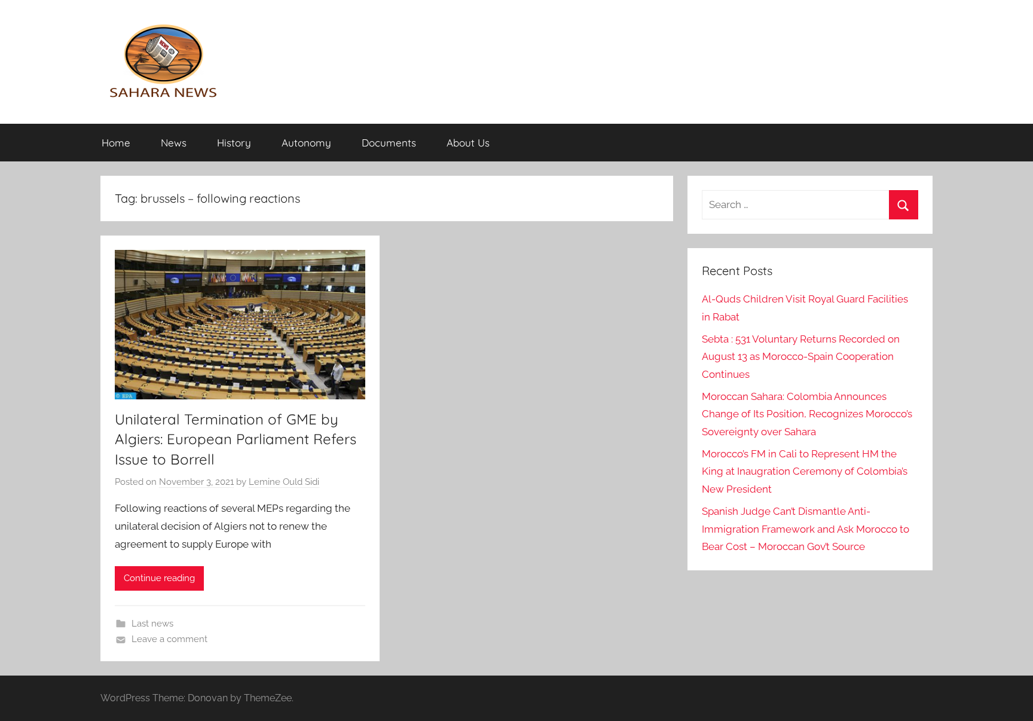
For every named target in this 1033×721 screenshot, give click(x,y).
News (174, 142)
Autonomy (306, 142)
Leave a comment (169, 639)
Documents (389, 142)
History (234, 142)
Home (116, 142)
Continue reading (159, 578)
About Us (468, 142)
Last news (152, 623)
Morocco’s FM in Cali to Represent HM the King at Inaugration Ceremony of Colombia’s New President (804, 472)
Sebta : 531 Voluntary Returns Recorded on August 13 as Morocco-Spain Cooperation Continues (801, 357)
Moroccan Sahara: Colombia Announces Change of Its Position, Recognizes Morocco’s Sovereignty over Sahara (807, 414)
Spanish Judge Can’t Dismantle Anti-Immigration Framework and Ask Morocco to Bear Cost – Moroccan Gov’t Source (805, 529)
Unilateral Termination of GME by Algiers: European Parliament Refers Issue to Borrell (235, 439)
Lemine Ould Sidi (284, 481)
